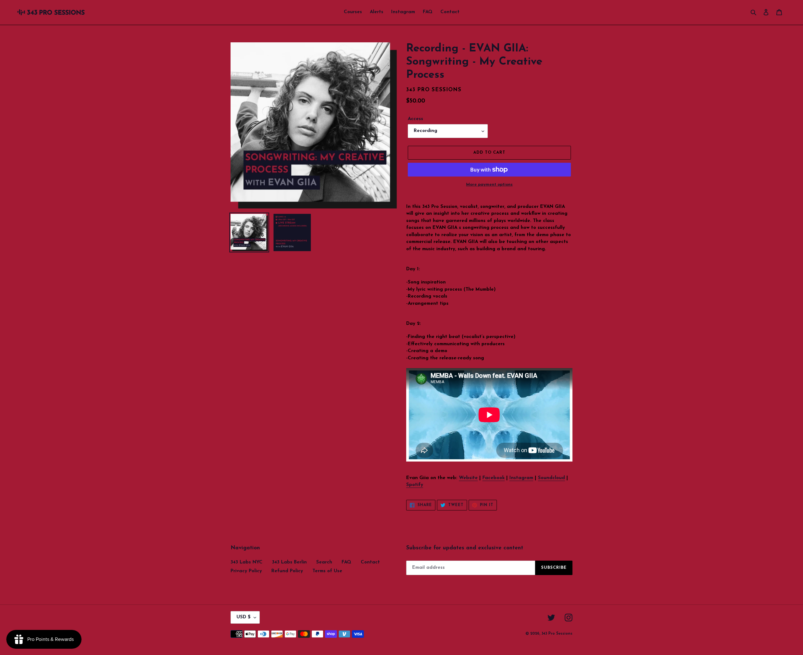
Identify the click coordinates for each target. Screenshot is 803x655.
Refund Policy (287, 571)
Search (324, 562)
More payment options (489, 184)
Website (468, 478)
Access (415, 119)
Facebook (493, 478)
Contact (370, 562)
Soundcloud (551, 478)
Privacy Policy (246, 571)
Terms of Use (327, 571)
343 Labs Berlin (289, 562)
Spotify (414, 485)
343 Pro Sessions (556, 634)
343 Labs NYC (247, 562)
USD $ (244, 617)
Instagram (521, 478)
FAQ (346, 562)
